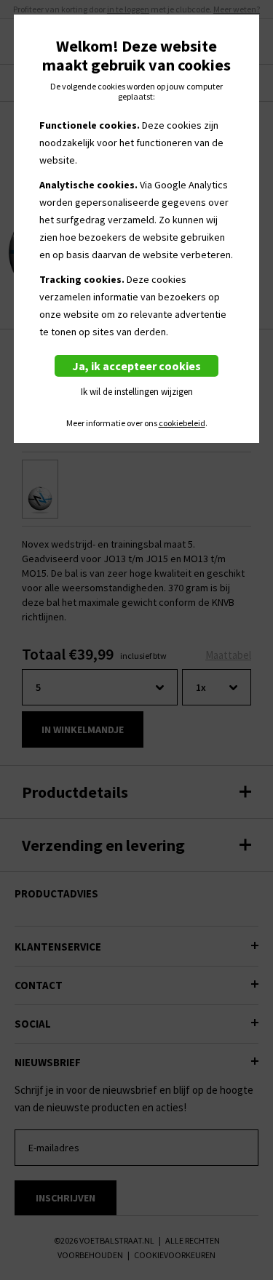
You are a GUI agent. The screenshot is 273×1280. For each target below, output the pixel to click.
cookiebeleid (182, 423)
